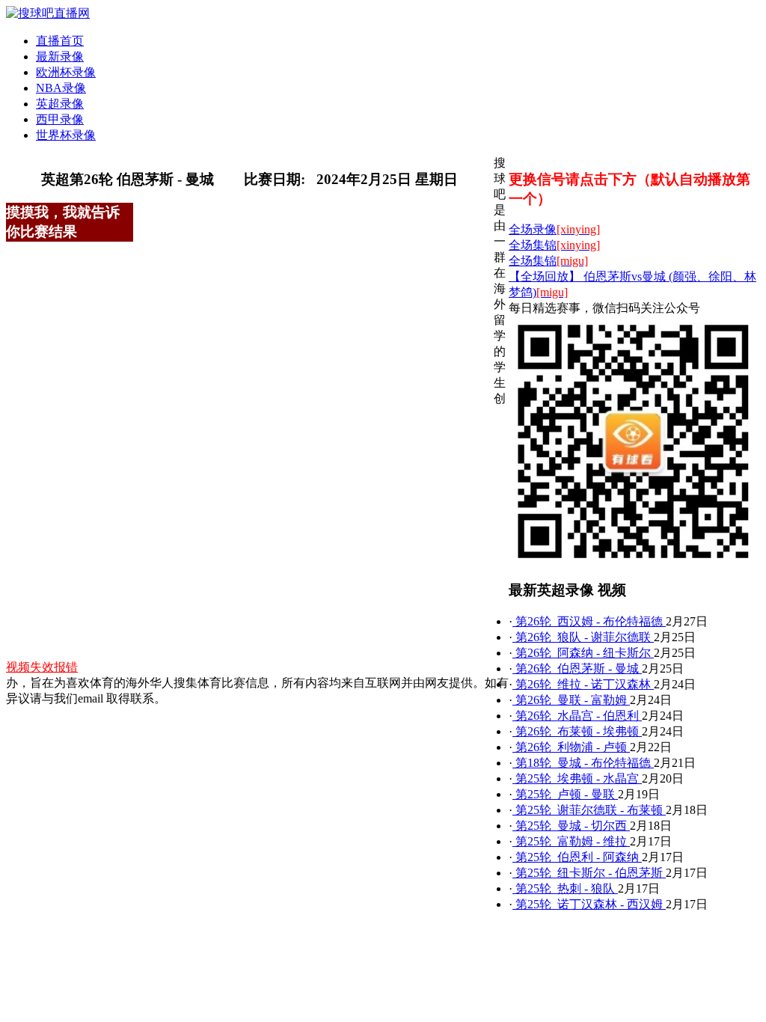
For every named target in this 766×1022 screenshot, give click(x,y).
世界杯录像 (66, 135)
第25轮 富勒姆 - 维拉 (571, 841)
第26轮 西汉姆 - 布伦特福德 (589, 621)
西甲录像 (60, 119)
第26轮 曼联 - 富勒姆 (571, 700)
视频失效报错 (42, 667)
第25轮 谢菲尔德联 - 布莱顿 (589, 810)
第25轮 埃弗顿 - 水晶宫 (577, 778)
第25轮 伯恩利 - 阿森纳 (577, 857)
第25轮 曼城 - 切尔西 (571, 825)
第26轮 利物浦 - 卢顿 (571, 747)
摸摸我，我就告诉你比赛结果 (63, 221)
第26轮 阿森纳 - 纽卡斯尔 (583, 652)
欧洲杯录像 (66, 72)
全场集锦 (554, 245)
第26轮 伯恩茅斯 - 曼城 (577, 668)
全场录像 (554, 229)
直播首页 (60, 40)
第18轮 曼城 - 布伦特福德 (583, 762)
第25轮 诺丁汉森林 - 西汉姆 (589, 904)
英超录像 (60, 103)
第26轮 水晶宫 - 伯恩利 (577, 715)
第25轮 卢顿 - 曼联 (565, 794)
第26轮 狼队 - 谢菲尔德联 (583, 637)
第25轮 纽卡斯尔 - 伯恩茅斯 (589, 872)
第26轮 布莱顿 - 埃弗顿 (577, 731)
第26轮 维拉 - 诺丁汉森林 (583, 684)
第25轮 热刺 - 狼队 (565, 888)
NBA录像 (61, 88)
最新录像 (60, 56)
